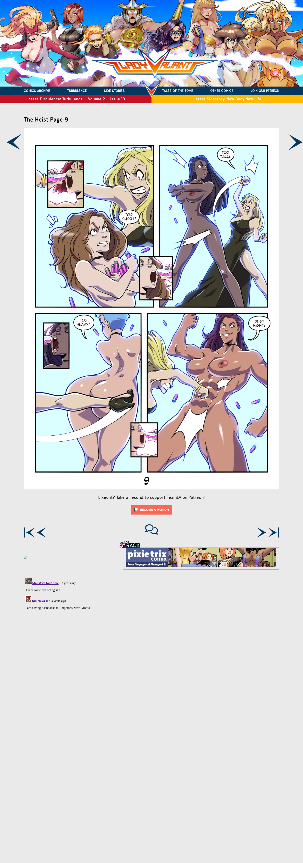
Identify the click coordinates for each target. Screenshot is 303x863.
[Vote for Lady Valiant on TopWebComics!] (25, 558)
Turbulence (77, 90)
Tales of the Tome (177, 90)
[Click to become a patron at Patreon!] (151, 515)
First (29, 532)
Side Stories (114, 90)
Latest (273, 532)
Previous (14, 142)
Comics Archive (37, 90)
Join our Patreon (265, 90)
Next (261, 532)
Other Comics (222, 90)
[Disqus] (151, 627)
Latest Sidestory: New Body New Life (227, 99)
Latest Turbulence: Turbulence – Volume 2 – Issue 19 (75, 99)
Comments (151, 529)
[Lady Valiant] (151, 90)
